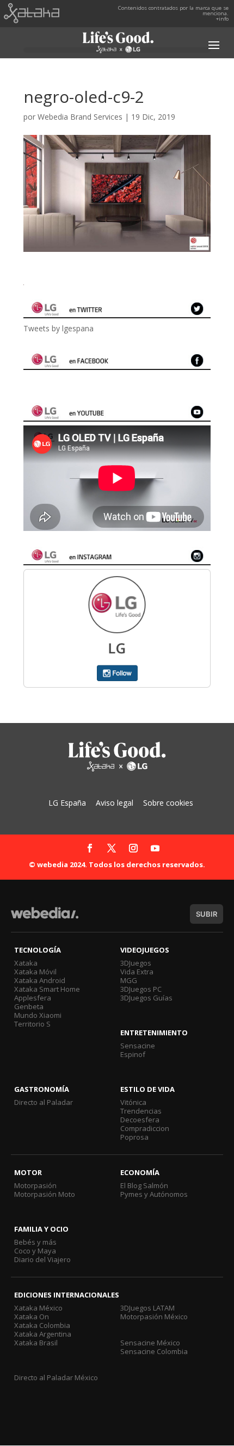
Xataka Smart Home (47, 989)
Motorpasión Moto (44, 1194)
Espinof (132, 1054)
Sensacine (137, 1045)
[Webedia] (44, 918)
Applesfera (32, 997)
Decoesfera (139, 1119)
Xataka (26, 963)
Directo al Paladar (43, 1102)
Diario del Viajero (42, 1259)
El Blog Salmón (144, 1185)
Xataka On (31, 1316)
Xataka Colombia (42, 1325)
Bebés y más (35, 1242)
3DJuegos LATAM (147, 1307)
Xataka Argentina (42, 1334)
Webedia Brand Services (80, 117)
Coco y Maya (35, 1250)
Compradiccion (144, 1128)
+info (222, 18)
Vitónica (133, 1102)
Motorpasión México (154, 1316)
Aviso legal (114, 803)
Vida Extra (136, 971)
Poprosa (134, 1137)
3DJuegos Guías (146, 997)
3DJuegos (135, 963)
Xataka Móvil (35, 971)
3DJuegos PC (141, 989)
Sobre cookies (168, 803)
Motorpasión (35, 1185)
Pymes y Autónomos (154, 1194)
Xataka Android (39, 980)
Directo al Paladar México (56, 1377)
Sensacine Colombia (154, 1351)
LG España (67, 803)
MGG (128, 980)
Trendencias (141, 1111)
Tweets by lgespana (58, 328)
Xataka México (38, 1307)
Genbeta (29, 1006)
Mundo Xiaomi (37, 1015)
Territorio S (32, 1023)
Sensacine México (150, 1342)
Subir (206, 914)
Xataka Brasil (36, 1342)
